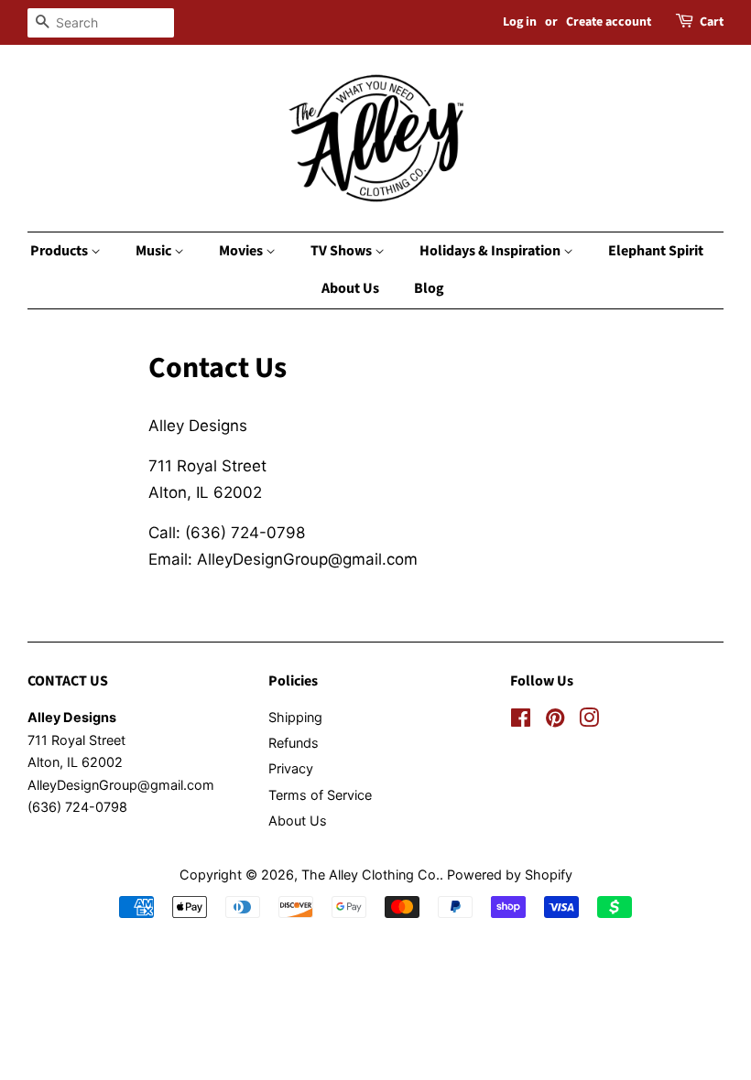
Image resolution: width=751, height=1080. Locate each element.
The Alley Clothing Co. (370, 874)
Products (60, 251)
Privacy (290, 768)
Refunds (293, 743)
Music (155, 251)
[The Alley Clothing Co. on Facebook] (520, 721)
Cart (712, 22)
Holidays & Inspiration (491, 251)
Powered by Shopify (509, 874)
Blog (429, 288)
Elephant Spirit (655, 251)
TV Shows (342, 251)
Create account (608, 22)
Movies (242, 251)
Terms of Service (320, 795)
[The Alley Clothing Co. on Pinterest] (555, 721)
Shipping (295, 717)
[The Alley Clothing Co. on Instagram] (589, 721)
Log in (520, 22)
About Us (350, 288)
